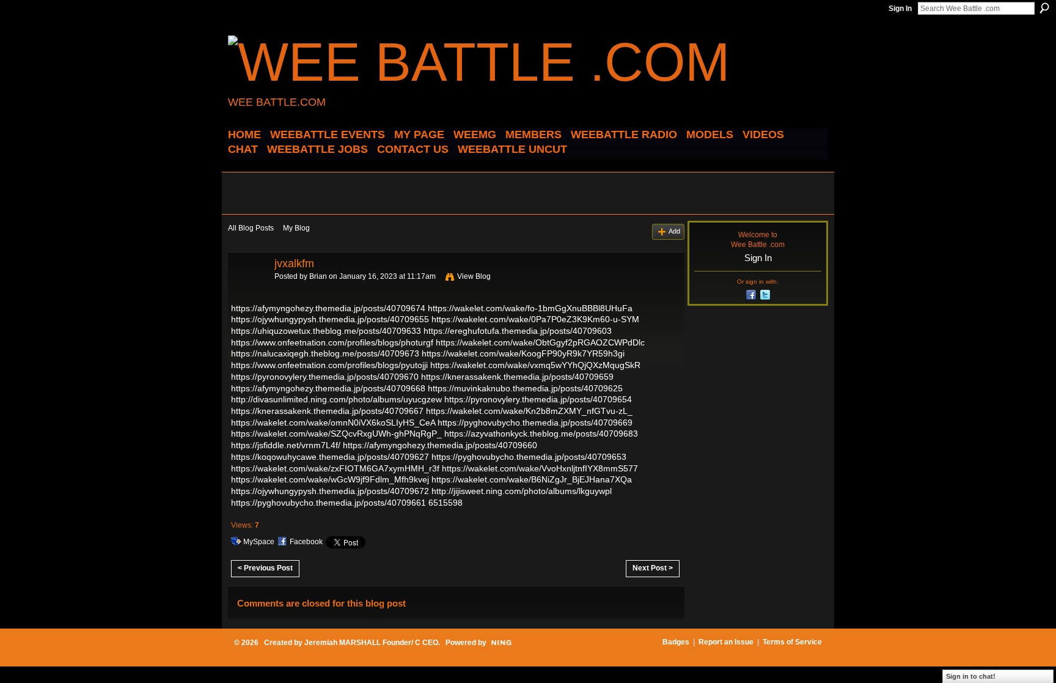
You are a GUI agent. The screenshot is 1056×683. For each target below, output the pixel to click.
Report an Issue (726, 642)
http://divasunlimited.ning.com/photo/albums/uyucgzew (336, 399)
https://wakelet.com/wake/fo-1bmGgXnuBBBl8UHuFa (530, 308)
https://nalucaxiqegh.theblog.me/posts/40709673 (325, 353)
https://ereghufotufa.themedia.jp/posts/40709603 (518, 331)
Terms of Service (792, 642)
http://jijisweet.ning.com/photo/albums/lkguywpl (521, 491)
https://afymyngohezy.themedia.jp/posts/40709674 (328, 308)
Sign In (900, 8)
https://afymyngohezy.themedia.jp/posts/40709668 (328, 388)
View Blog (474, 276)
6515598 (445, 503)
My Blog (296, 228)
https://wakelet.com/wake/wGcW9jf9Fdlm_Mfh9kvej (330, 479)
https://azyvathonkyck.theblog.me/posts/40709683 (541, 433)
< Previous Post (265, 568)
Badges (675, 642)
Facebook (306, 541)
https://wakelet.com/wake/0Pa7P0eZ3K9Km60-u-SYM (535, 319)
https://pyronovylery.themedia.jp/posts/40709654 (538, 399)
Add (674, 231)
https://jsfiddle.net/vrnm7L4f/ (285, 445)
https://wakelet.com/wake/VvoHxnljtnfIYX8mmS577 (540, 468)
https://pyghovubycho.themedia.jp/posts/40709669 (535, 422)
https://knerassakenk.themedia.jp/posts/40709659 (517, 377)
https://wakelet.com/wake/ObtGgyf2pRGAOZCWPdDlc (540, 342)
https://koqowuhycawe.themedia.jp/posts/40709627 (330, 457)
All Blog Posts (251, 228)
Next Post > (652, 568)
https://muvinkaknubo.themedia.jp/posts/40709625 (525, 388)
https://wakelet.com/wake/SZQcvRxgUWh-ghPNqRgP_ (336, 433)
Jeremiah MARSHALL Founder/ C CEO (371, 642)
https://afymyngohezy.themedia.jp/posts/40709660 (440, 445)
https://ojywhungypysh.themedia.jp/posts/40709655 (330, 319)
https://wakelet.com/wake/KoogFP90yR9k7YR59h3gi (523, 353)
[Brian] (247, 291)
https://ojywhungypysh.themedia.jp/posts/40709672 (330, 491)
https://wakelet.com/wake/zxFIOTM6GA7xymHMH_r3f (335, 468)
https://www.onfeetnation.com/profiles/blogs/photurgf (332, 342)
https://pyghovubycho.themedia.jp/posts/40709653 (528, 457)
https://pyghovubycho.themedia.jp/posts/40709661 (328, 503)
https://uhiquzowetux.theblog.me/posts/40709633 (326, 331)
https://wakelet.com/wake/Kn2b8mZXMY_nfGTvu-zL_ (529, 411)
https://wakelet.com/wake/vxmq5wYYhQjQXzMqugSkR (535, 365)
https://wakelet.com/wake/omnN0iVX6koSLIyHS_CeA (333, 422)
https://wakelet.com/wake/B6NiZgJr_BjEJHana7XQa (531, 479)
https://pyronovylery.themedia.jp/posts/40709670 (325, 377)
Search (1044, 7)
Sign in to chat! (971, 676)
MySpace (258, 541)
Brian (318, 276)
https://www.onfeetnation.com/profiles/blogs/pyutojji (329, 365)
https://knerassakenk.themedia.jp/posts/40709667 (327, 411)
